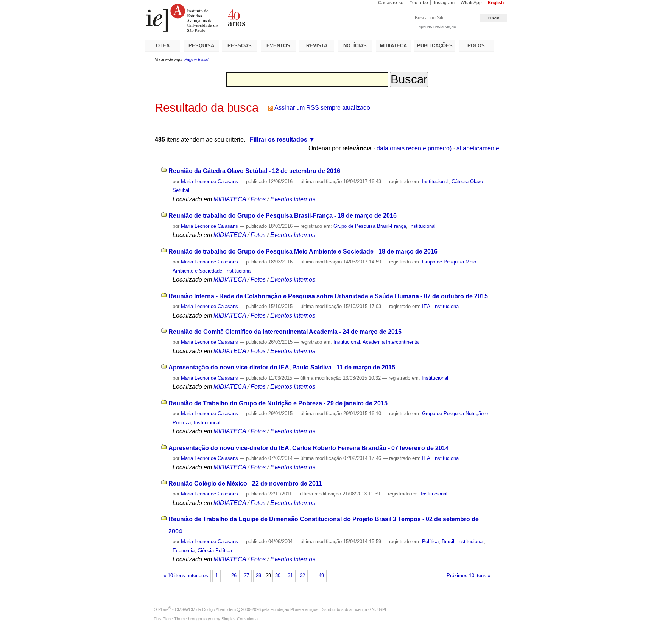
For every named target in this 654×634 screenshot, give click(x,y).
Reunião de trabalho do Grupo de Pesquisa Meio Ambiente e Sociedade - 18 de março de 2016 (303, 251)
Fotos (258, 199)
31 (290, 575)
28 (258, 575)
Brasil (448, 541)
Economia (184, 550)
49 (321, 575)
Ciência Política (215, 550)
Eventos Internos (292, 199)
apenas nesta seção (437, 26)
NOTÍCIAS (355, 45)
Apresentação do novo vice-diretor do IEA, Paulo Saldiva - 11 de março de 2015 (281, 367)
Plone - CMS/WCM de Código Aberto (193, 609)
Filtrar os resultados (278, 139)
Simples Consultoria (239, 619)
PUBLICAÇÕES (435, 45)
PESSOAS (239, 45)
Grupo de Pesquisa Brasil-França (369, 226)
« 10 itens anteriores (186, 575)
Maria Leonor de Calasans (209, 181)
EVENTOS (278, 45)
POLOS (476, 45)
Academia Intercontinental (391, 342)
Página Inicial (196, 59)
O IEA (163, 45)
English (496, 2)
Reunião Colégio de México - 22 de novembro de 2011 (245, 483)
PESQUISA (201, 45)
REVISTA (316, 45)
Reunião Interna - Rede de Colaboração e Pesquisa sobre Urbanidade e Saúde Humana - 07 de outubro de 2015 (328, 296)
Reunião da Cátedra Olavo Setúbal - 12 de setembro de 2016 (254, 171)
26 (234, 575)
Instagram (444, 2)
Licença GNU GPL (370, 609)
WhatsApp (471, 2)
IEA (426, 306)
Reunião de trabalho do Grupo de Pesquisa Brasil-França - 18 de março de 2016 (282, 215)
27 (246, 575)
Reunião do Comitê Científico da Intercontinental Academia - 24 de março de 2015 (285, 332)
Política (430, 541)
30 (277, 575)
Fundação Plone (286, 609)
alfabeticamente (477, 148)
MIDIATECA (393, 45)
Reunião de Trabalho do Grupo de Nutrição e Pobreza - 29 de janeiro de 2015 (278, 403)
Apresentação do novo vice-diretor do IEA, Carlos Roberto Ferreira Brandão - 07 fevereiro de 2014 (308, 448)
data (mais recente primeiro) (414, 148)
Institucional (435, 181)
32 (302, 575)
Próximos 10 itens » (468, 575)
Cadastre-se (390, 2)
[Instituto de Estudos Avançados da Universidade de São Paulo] (236, 18)
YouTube (419, 2)
